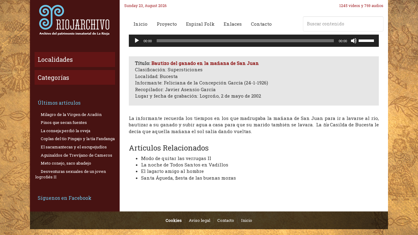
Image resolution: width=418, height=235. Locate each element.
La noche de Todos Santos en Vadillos (184, 165)
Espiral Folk (200, 24)
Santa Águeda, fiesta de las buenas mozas (188, 178)
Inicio (140, 24)
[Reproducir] (137, 41)
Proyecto (167, 24)
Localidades (55, 59)
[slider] (367, 40)
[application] (254, 41)
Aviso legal (199, 220)
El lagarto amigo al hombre (172, 171)
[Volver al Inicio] (75, 20)
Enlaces (233, 24)
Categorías (53, 77)
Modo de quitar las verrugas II (176, 158)
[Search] (377, 23)
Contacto (261, 24)
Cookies (174, 220)
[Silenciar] (354, 41)
